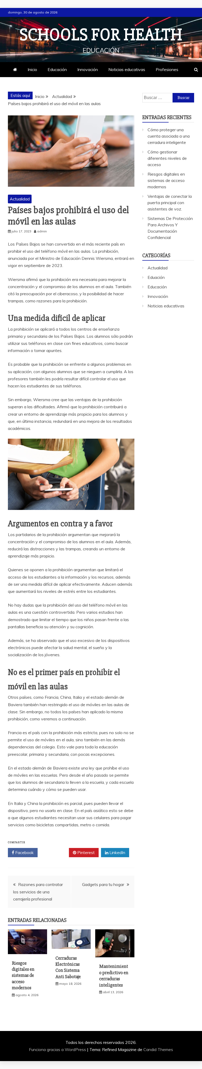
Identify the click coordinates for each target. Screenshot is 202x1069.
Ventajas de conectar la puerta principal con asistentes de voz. (170, 203)
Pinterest (85, 852)
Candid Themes (158, 1049)
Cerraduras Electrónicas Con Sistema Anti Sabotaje (68, 967)
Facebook (24, 852)
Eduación (156, 277)
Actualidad (20, 198)
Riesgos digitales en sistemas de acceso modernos (23, 975)
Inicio (32, 69)
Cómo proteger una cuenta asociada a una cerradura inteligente (169, 136)
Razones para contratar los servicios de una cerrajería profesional (38, 891)
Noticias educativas (126, 69)
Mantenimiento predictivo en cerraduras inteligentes (113, 975)
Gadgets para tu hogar (103, 884)
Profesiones (167, 69)
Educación (57, 69)
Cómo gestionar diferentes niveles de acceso (167, 158)
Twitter (55, 852)
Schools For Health (101, 35)
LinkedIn (116, 852)
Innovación (87, 69)
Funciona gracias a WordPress (58, 1049)
